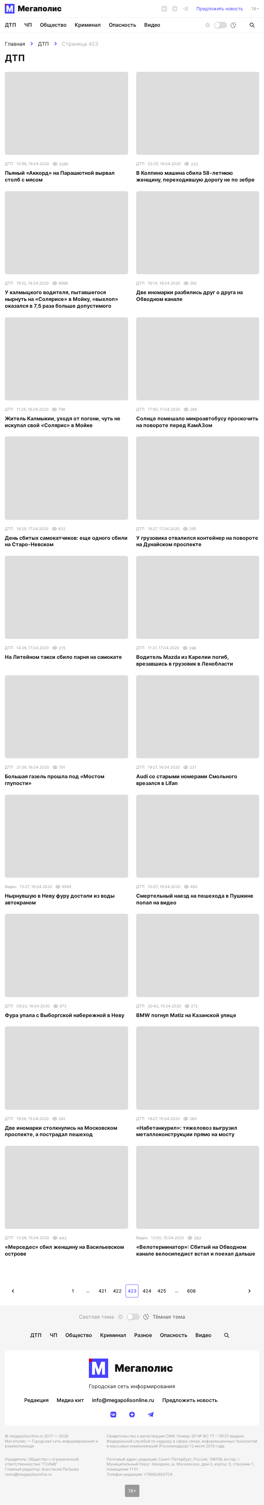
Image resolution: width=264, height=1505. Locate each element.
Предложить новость (219, 8)
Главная (15, 44)
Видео (152, 25)
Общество (53, 25)
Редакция (36, 1400)
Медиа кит (70, 1400)
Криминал (88, 25)
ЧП (28, 25)
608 (191, 1291)
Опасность (122, 25)
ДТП (43, 44)
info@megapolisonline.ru (123, 1400)
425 (161, 1291)
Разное (143, 1335)
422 (117, 1291)
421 (103, 1291)
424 (147, 1291)
